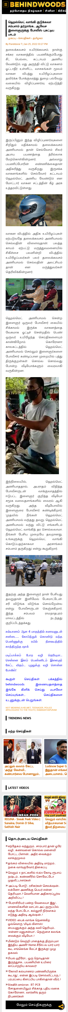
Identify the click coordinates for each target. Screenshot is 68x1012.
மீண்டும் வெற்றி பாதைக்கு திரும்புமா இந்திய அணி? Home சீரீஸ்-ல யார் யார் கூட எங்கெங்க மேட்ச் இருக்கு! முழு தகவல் (34, 947)
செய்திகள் (24, 38)
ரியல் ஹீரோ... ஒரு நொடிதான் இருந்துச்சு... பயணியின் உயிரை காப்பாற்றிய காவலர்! (29, 962)
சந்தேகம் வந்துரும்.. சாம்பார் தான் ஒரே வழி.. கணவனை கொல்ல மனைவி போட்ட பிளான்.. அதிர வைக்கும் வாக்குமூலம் (34, 852)
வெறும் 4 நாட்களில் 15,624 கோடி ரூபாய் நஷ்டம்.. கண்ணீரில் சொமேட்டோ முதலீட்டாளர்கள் (34, 877)
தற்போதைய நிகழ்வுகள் (26, 11)
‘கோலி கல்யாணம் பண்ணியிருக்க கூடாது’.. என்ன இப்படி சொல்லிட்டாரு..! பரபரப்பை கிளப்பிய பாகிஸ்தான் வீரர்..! (34, 975)
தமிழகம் (38, 38)
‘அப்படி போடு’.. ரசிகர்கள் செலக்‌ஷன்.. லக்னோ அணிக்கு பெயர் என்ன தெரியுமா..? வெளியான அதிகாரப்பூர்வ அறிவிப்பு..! (34, 892)
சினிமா (50, 11)
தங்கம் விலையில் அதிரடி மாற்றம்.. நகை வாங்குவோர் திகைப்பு (32, 866)
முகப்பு (12, 38)
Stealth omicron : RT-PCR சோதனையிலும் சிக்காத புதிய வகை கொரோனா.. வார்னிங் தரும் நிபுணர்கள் (33, 991)
